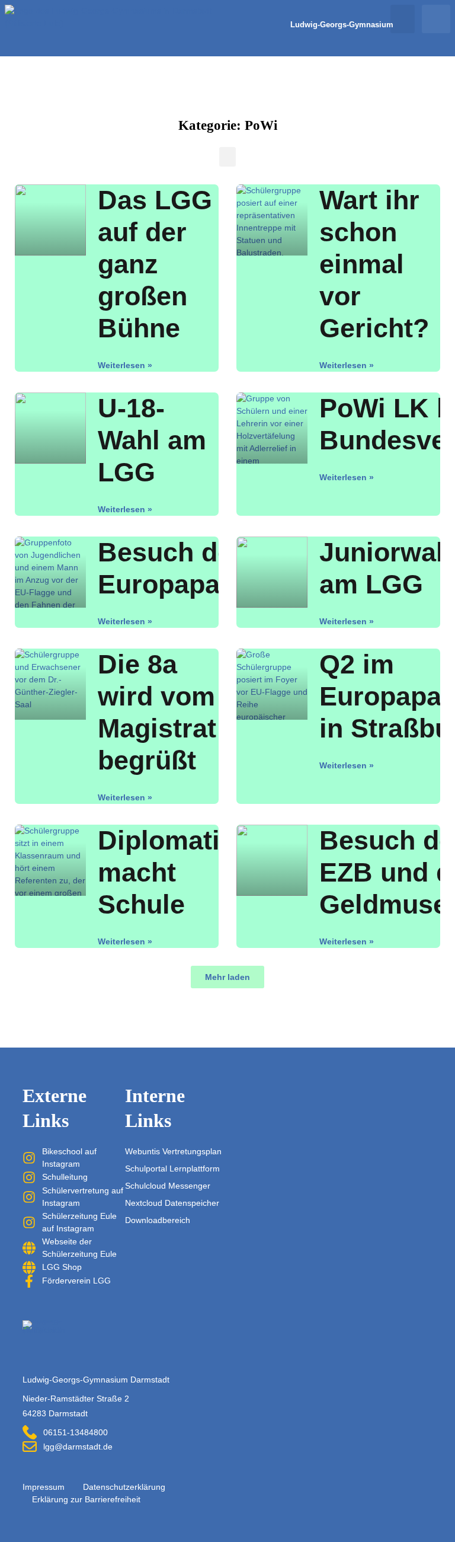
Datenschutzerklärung (124, 1487)
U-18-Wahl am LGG (152, 440)
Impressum (44, 1487)
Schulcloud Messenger (167, 1185)
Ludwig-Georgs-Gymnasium (341, 25)
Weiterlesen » (125, 365)
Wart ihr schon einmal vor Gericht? (374, 264)
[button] (402, 19)
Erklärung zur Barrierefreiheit (86, 1499)
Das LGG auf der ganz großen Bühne (155, 264)
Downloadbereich (157, 1220)
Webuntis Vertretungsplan (173, 1151)
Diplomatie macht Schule (166, 872)
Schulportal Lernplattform (172, 1168)
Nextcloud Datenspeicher (172, 1203)
